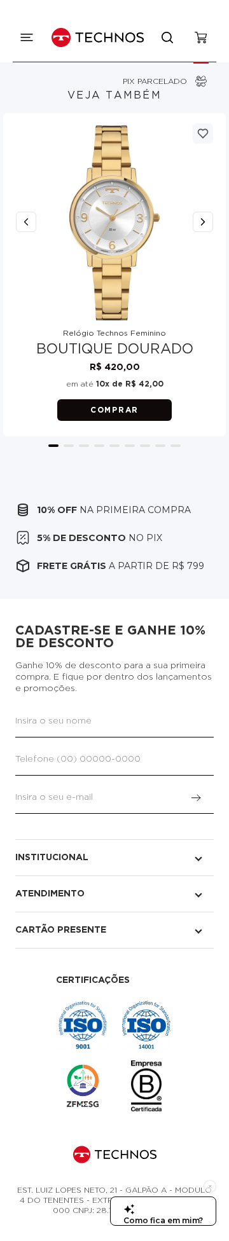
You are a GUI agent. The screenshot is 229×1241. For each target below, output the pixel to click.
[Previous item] (26, 222)
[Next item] (203, 222)
